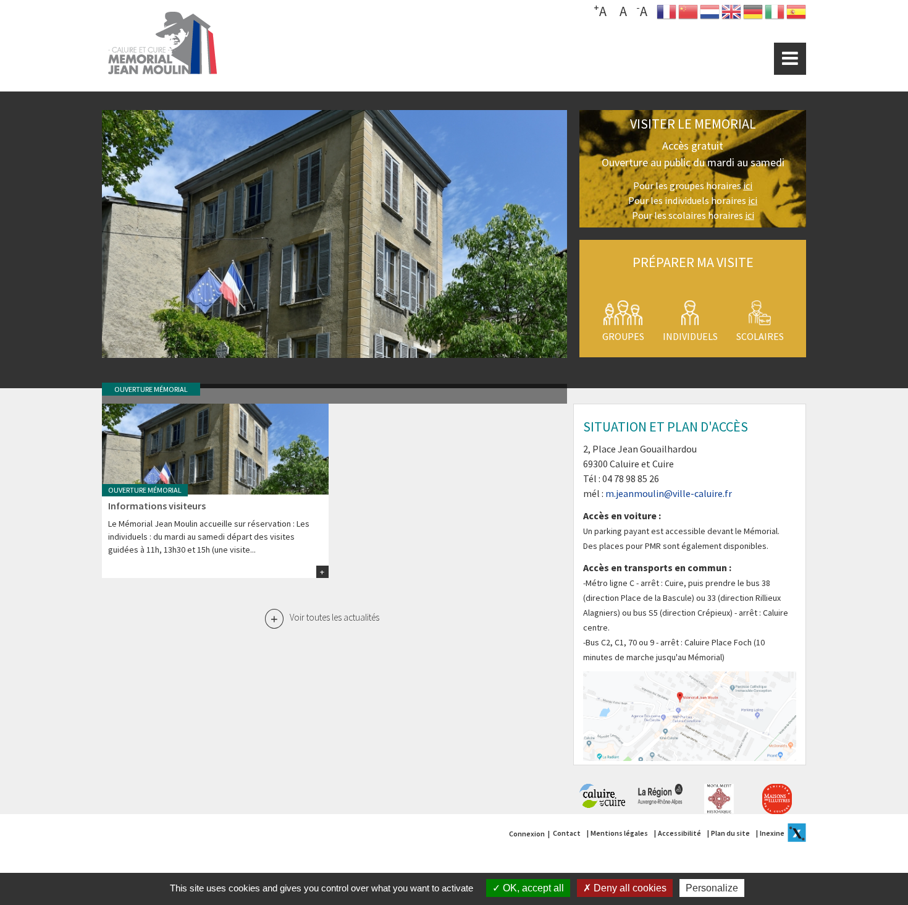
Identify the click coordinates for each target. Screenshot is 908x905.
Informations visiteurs (157, 505)
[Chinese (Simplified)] (688, 15)
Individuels (690, 336)
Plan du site (730, 833)
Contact (567, 833)
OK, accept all (532, 888)
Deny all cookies (628, 888)
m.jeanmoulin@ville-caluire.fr (668, 493)
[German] (753, 15)
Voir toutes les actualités (334, 617)
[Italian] (774, 15)
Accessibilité (679, 833)
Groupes (623, 336)
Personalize (712, 888)
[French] (666, 15)
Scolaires (760, 336)
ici (747, 185)
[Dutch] (710, 15)
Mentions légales (619, 833)
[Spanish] (796, 15)
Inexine (772, 833)
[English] (731, 15)
